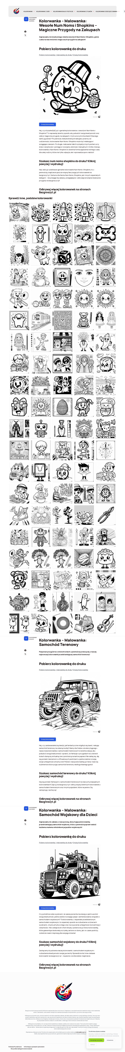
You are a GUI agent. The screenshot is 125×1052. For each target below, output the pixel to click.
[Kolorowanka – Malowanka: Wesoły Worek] (19, 623)
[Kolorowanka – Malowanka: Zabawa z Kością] (62, 255)
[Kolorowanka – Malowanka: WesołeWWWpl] (19, 385)
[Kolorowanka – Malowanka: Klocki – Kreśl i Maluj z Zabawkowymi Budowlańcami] (106, 472)
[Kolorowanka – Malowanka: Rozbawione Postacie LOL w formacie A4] (84, 428)
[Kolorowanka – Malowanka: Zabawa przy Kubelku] (19, 363)
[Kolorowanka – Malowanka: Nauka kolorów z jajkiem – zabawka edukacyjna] (62, 407)
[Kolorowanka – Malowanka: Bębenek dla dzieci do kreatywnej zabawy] (84, 580)
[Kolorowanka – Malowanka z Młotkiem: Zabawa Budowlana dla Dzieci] (84, 407)
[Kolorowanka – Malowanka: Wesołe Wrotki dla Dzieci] (62, 450)
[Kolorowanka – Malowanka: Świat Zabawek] (84, 320)
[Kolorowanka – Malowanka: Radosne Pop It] (84, 385)
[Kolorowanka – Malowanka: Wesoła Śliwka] (62, 472)
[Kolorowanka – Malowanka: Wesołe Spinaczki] (41, 234)
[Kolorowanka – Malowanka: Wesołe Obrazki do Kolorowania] (84, 299)
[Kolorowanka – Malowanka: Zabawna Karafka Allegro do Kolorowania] (62, 212)
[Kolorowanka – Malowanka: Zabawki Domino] (62, 493)
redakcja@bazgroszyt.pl (81, 1032)
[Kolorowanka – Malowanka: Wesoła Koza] (41, 255)
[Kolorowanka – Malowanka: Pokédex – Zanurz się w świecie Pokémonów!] (19, 537)
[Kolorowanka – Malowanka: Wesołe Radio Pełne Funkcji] (106, 277)
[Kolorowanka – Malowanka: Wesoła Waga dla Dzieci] (106, 212)
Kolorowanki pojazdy (33, 638)
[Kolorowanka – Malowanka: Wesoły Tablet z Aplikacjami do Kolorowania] (41, 472)
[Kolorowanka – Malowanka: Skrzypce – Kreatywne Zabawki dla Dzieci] (106, 623)
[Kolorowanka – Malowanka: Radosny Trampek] (19, 515)
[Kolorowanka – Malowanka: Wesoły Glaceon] (106, 580)
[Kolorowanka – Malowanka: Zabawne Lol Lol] (84, 537)
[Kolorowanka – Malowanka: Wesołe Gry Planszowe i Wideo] (19, 493)
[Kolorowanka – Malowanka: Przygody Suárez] (84, 472)
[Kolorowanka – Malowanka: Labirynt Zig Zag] (62, 320)
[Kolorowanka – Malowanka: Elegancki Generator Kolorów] (84, 363)
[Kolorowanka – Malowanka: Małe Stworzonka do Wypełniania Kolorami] (19, 255)
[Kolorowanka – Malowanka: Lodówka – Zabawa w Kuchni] (41, 580)
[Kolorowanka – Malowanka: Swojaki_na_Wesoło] (84, 515)
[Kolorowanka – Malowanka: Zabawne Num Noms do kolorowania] (106, 558)
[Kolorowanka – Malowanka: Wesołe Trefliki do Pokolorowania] (41, 623)
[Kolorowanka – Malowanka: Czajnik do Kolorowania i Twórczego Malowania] (19, 602)
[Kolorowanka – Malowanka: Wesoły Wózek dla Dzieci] (106, 602)
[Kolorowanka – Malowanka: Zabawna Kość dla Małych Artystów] (106, 234)
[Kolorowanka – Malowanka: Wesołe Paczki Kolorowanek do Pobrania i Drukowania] (19, 407)
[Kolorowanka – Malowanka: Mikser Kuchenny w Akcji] (106, 407)
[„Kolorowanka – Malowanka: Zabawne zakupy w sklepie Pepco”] (62, 342)
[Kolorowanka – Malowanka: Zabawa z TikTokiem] (62, 515)
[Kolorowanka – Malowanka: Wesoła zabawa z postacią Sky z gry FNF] (19, 580)
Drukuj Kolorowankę (80, 55)
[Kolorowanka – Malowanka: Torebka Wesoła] (41, 515)
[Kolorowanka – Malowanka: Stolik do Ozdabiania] (41, 385)
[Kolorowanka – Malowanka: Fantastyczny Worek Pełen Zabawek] (41, 277)
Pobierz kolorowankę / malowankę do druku (55, 55)
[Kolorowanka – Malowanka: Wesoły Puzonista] (19, 299)
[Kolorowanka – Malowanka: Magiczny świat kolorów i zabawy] (62, 537)
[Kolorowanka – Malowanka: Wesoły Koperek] (41, 558)
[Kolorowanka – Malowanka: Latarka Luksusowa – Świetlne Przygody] (106, 537)
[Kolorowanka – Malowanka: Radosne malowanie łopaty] (62, 428)
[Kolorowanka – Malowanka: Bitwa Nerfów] (62, 234)
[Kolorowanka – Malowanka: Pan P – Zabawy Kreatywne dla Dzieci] (62, 299)
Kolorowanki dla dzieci (33, 808)
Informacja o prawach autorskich (34, 1046)
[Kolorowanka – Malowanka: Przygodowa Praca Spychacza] (84, 623)
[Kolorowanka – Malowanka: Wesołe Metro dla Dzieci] (41, 320)
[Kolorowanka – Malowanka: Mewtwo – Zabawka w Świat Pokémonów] (19, 428)
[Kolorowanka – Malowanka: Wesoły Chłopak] (41, 602)
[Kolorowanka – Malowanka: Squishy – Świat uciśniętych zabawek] (84, 558)
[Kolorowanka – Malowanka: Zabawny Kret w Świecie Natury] (84, 234)
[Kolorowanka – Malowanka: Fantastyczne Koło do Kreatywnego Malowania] (106, 255)
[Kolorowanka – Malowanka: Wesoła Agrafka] (84, 602)
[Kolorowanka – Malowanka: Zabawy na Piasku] (106, 385)
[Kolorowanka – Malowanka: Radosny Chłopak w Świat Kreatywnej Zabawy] (62, 580)
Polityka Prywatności (15, 1046)
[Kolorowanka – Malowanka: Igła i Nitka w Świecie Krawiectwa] (19, 277)
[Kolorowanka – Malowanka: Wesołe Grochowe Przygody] (41, 363)
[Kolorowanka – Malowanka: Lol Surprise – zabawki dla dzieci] (106, 428)
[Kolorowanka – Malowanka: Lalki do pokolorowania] (106, 320)
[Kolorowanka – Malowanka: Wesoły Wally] (62, 277)
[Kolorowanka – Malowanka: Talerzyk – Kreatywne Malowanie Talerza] (62, 623)
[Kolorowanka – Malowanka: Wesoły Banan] (106, 342)
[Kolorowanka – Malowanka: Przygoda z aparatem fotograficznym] (84, 493)
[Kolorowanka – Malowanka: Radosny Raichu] (62, 385)
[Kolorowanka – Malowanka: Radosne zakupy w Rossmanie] (41, 450)
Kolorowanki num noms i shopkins (33, 19)
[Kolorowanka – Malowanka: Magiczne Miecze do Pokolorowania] (106, 450)
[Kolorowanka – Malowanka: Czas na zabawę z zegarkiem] (106, 493)
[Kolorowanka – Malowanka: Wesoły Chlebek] (106, 363)
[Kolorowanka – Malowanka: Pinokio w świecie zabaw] (41, 299)
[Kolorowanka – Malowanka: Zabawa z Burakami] (84, 342)
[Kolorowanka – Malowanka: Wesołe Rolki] (41, 342)
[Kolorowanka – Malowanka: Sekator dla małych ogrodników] (106, 515)
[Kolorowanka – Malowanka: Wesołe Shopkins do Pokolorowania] (41, 428)
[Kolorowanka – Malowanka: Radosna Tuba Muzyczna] (19, 234)
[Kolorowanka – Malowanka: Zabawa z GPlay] (62, 363)
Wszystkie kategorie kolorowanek (21, 1048)
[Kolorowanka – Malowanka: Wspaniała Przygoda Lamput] (19, 450)
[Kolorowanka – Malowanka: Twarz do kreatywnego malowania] (84, 277)
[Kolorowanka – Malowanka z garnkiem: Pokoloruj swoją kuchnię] (41, 493)
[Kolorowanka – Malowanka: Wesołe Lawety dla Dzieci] (19, 472)
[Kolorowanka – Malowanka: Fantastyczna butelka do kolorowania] (62, 602)
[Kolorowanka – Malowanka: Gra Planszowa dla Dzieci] (41, 212)
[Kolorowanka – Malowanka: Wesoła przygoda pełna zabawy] (19, 212)
